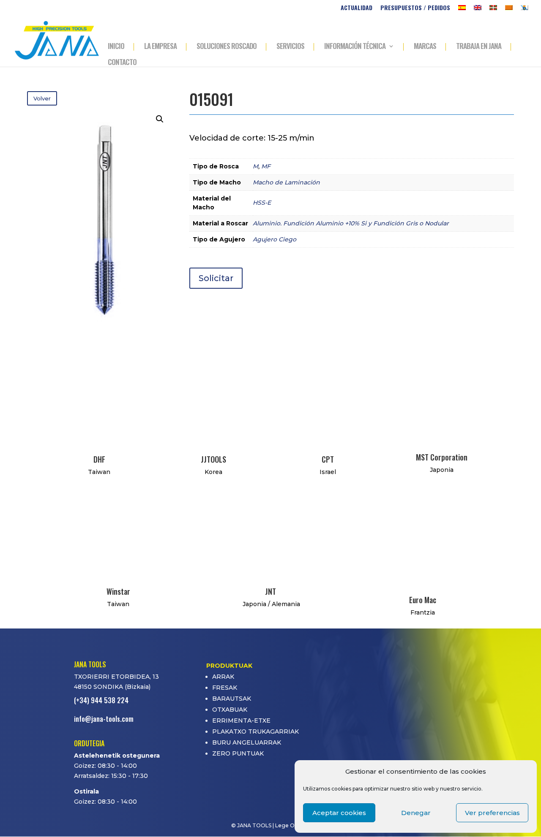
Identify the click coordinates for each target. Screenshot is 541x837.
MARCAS (425, 47)
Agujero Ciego (274, 239)
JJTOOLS (213, 459)
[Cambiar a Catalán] (509, 10)
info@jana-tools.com (104, 719)
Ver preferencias (492, 813)
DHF (99, 459)
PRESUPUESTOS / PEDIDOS (415, 8)
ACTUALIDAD (356, 8)
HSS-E (262, 202)
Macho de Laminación (286, 182)
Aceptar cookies (339, 813)
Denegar (416, 813)
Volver (42, 98)
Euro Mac (422, 599)
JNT (270, 591)
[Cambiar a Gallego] (524, 10)
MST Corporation (441, 457)
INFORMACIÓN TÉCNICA (354, 47)
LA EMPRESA (160, 47)
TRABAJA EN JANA (478, 47)
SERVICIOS (290, 47)
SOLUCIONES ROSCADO (227, 47)
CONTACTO (122, 63)
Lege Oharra (291, 825)
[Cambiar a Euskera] (493, 10)
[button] (159, 119)
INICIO (116, 47)
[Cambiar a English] (477, 10)
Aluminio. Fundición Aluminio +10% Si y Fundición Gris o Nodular (351, 223)
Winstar (118, 591)
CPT (328, 459)
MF (265, 166)
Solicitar (216, 278)
